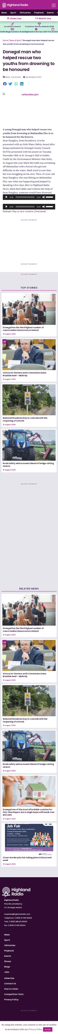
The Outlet (53, 31)
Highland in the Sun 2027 (36, 31)
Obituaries (25, 12)
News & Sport (15, 40)
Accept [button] (48, 1029)
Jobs (6, 972)
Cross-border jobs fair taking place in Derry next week (27, 859)
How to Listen (11, 988)
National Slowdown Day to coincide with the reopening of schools (25, 419)
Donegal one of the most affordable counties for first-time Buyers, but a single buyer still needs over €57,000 (28, 812)
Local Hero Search (12, 26)
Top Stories (16, 77)
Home (5, 40)
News (4, 12)
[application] (29, 197)
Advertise (9, 978)
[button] (5, 84)
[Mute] (43, 197)
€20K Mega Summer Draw (12, 31)
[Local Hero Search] (12, 24)
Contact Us (10, 983)
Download (40, 211)
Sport (13, 12)
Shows (7, 961)
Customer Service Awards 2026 (39, 26)
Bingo (7, 966)
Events (50, 12)
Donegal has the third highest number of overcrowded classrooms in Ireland (23, 329)
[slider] (50, 196)
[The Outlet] (52, 29)
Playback (39, 12)
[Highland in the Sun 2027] (36, 29)
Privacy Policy (11, 999)
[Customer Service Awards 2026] (39, 24)
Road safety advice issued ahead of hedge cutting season (28, 465)
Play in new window (23, 211)
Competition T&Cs (14, 994)
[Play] (6, 197)
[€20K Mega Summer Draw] (12, 29)
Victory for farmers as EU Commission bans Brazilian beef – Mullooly (24, 374)
